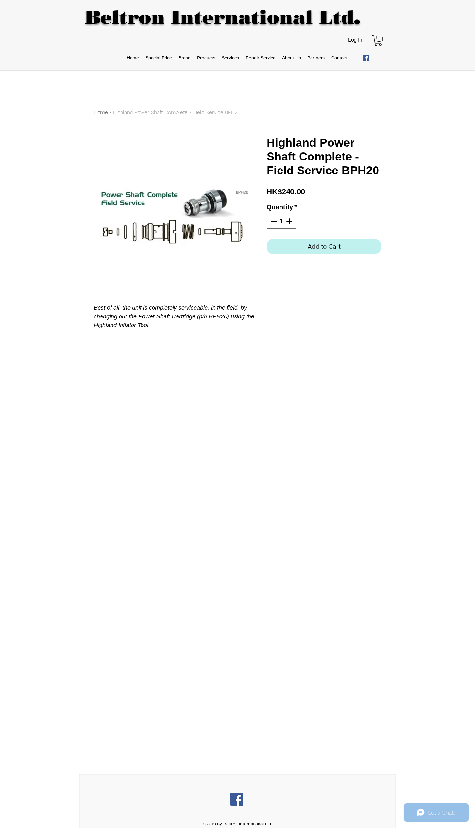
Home (101, 112)
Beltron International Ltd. (222, 16)
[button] (378, 40)
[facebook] (366, 58)
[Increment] (289, 221)
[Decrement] (273, 221)
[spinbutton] (281, 221)
